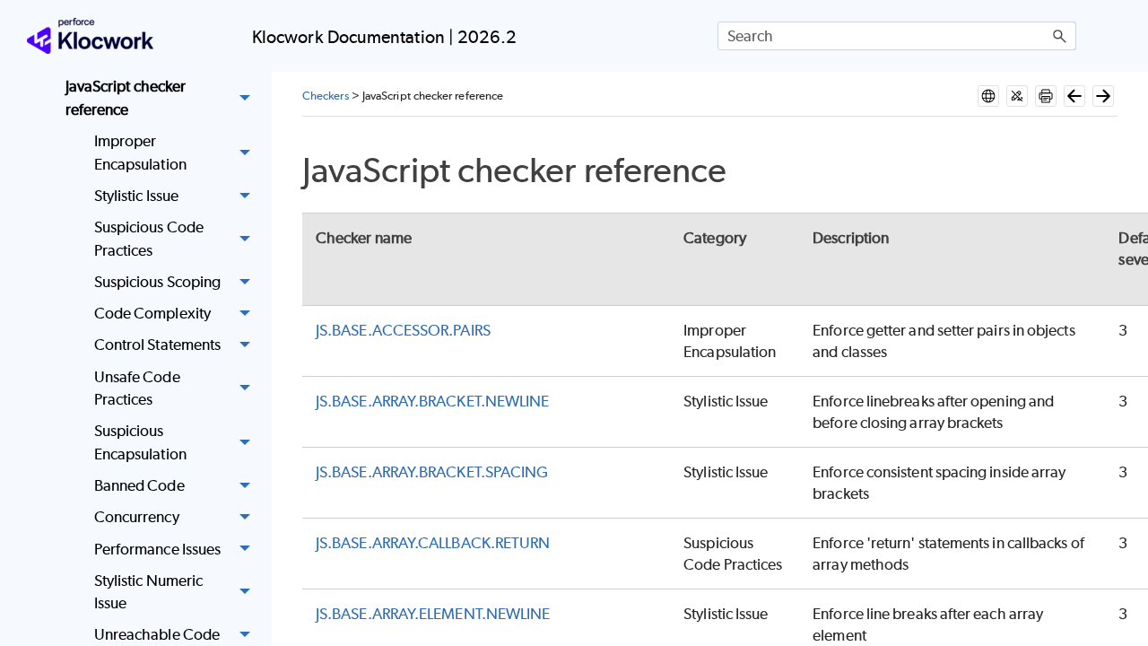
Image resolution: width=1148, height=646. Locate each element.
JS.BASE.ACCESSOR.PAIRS (403, 330)
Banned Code (139, 485)
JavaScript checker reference (125, 97)
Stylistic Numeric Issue (148, 592)
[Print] (1046, 96)
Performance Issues (157, 549)
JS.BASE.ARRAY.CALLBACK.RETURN (433, 543)
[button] (1060, 36)
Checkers (325, 95)
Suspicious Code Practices (149, 238)
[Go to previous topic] (1074, 96)
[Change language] (988, 96)
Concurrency (136, 517)
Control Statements (157, 345)
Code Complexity (152, 313)
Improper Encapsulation (140, 152)
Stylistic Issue (136, 196)
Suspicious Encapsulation (140, 442)
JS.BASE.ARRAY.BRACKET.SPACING (432, 472)
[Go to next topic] (1103, 96)
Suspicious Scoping (157, 282)
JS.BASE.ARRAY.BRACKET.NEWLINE (432, 401)
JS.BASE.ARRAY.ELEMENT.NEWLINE (433, 614)
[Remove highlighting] (1017, 96)
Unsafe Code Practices (137, 388)
